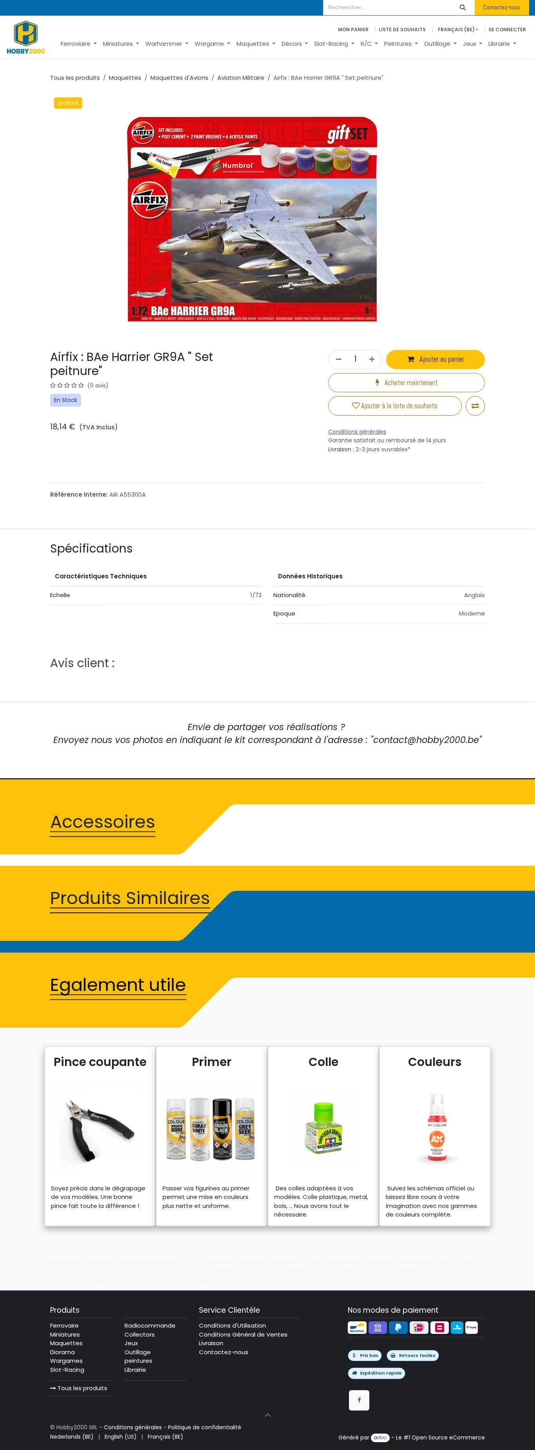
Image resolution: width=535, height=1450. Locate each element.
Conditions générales (133, 1427)
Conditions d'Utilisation (232, 1325)
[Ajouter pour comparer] (475, 405)
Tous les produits (81, 1388)
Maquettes (125, 78)
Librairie (135, 1370)
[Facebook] (359, 1400)
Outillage (138, 1352)
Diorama (62, 1352)
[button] (267, 1415)
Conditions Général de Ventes (243, 1334)
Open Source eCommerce (448, 1437)
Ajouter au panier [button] (441, 359)
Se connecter (507, 29)
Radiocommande (150, 1325)
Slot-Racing (67, 1370)
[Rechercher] (463, 7)
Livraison (339, 449)
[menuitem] (79, 44)
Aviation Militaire (240, 78)
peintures (138, 1361)
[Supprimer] (337, 359)
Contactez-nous (501, 7)
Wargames (66, 1361)
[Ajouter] (373, 359)
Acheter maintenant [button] (410, 383)
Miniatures (65, 1334)
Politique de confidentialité (204, 1427)
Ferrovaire (64, 1325)
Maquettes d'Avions (179, 78)
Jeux (131, 1343)
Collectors (140, 1334)
